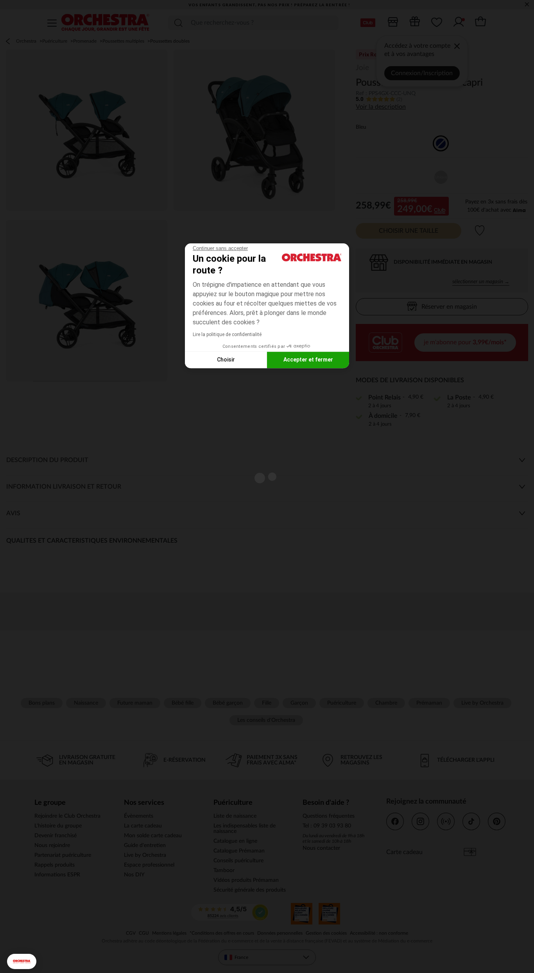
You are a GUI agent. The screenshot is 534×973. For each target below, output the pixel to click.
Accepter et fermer (308, 359)
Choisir (226, 359)
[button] (21, 961)
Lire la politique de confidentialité (227, 334)
